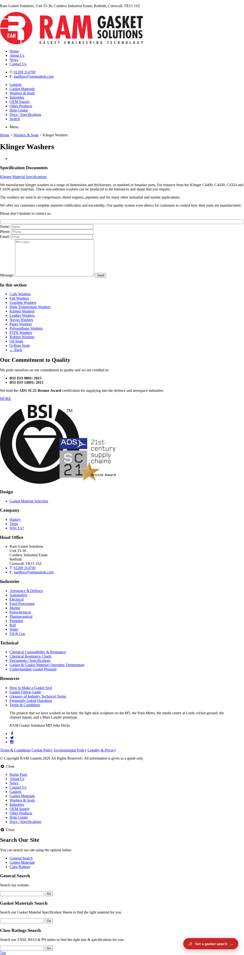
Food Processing (22, 604)
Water (14, 629)
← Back (16, 350)
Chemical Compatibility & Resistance (38, 652)
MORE (5, 399)
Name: (5, 227)
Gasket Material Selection (29, 501)
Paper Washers (21, 324)
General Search (21, 858)
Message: (7, 275)
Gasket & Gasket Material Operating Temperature (47, 665)
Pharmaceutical (21, 616)
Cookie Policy (42, 750)
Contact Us (18, 64)
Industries (17, 97)
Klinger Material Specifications (23, 177)
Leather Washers (22, 315)
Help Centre (19, 110)
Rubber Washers (22, 337)
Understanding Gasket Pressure (33, 669)
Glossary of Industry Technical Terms (38, 696)
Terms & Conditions (25, 705)
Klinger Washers (22, 311)
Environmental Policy (70, 750)
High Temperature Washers (30, 307)
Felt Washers (19, 298)
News (14, 60)
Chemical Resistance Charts (30, 656)
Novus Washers (21, 320)
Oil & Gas (17, 634)
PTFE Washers (21, 333)
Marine (15, 608)
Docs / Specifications (25, 114)
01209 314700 (25, 72)
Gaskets (15, 84)
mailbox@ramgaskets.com (34, 76)
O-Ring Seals (20, 345)
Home (14, 51)
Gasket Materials (22, 89)
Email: (5, 237)
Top (3, 953)
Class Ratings (20, 867)
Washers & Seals (22, 93)
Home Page (18, 774)
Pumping (16, 621)
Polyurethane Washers (26, 328)
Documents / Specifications (30, 661)
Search (15, 119)
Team (14, 524)
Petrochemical (20, 612)
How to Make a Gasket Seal (31, 688)
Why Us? (17, 528)
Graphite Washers (23, 303)
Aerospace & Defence (26, 591)
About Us (17, 55)
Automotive (18, 595)
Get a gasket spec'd (211, 944)
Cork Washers (20, 294)
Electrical (17, 599)
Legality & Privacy (101, 750)
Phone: (5, 232)
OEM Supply (20, 102)
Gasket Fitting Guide (25, 692)
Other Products (21, 106)
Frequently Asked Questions (31, 701)
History (15, 519)
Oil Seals (16, 341)
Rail (13, 625)
